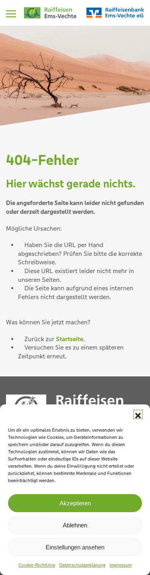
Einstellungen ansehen (75, 547)
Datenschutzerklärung (82, 565)
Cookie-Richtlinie (36, 565)
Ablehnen (75, 525)
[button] (138, 414)
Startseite (69, 339)
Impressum (121, 565)
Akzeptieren (75, 503)
